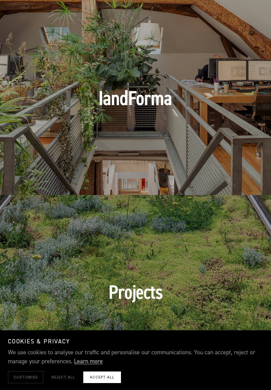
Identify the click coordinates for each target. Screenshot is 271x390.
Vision (69, 181)
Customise (26, 377)
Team (163, 181)
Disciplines (99, 181)
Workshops (135, 181)
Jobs (204, 181)
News (183, 181)
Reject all (63, 377)
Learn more (88, 361)
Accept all (102, 377)
